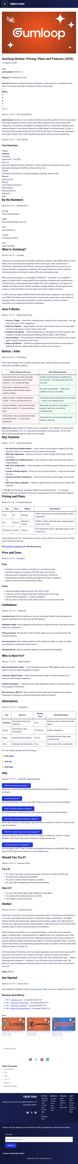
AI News (53, 1101)
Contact (62, 1100)
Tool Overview (8, 1069)
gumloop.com (7, 179)
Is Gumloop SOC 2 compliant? (17, 845)
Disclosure (72, 1107)
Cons (5, 1076)
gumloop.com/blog (18, 1006)
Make (11, 767)
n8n (10, 761)
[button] (30, 1059)
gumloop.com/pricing (15, 547)
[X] (32, 1113)
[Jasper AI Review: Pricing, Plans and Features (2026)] (63, 1024)
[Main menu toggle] (5, 4)
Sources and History (11, 1086)
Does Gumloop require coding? (18, 809)
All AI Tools (44, 1098)
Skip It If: (7, 1083)
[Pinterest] (36, 1113)
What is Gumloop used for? (16, 785)
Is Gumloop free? (12, 798)
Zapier (11, 756)
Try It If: (6, 1079)
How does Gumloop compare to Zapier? (21, 819)
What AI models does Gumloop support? (22, 832)
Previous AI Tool (9, 1048)
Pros (5, 1072)
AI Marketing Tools (44, 1116)
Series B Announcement (20, 1008)
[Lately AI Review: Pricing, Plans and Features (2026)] (13, 1024)
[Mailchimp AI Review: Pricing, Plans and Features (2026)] (38, 1024)
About (62, 1098)
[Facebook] (28, 1113)
